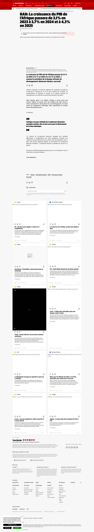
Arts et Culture (50, 487)
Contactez (22, 509)
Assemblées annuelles (41, 174)
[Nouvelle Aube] (19, 3)
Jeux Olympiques (62, 495)
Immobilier (26, 494)
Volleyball (61, 502)
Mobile (37, 491)
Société (49, 485)
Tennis (60, 500)
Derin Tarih (26, 518)
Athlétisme (61, 487)
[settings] (72, 3)
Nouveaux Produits (39, 492)
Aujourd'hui (15, 482)
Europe (13, 492)
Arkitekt (35, 518)
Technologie (39, 485)
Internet (37, 487)
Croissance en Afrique (57, 174)
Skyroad (31, 518)
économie (29, 177)
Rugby (60, 499)
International (30, 11)
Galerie (49, 482)
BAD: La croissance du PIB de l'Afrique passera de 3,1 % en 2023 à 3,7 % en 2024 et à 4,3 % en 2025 (56, 11)
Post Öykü (40, 518)
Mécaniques (61, 497)
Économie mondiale (28, 491)
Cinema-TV (49, 489)
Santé (48, 495)
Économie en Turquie (28, 489)
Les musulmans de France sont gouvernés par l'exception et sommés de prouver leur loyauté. (49, 8)
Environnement (50, 494)
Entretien (49, 492)
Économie (26, 485)
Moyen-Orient (15, 494)
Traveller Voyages (51, 497)
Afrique (35, 11)
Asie (13, 491)
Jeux (37, 489)
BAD (49, 174)
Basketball (61, 489)
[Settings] (80, 6)
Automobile (26, 487)
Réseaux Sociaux (39, 494)
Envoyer (65, 191)
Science (37, 495)
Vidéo (37, 482)
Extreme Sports (62, 491)
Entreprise (26, 492)
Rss (27, 509)
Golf (60, 494)
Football (60, 492)
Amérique (14, 489)
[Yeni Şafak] (17, 440)
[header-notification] (68, 3)
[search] (65, 3)
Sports (60, 485)
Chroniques (62, 482)
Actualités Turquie (28, 482)
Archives (73, 482)
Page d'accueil (23, 11)
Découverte (49, 491)
